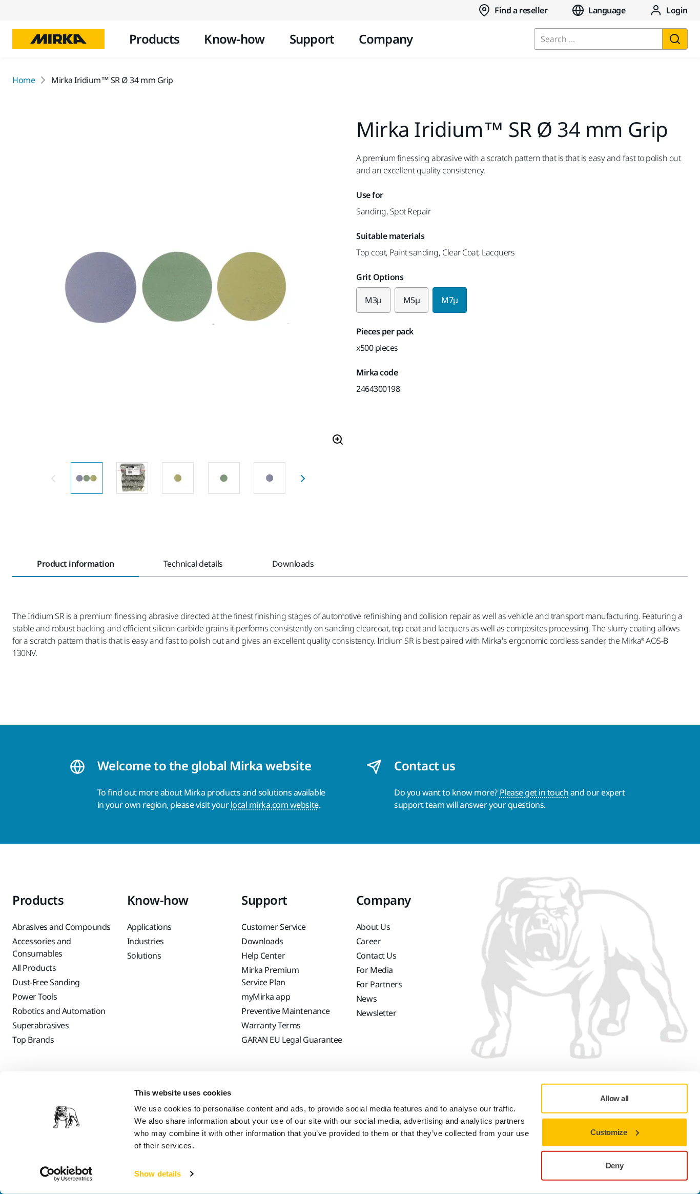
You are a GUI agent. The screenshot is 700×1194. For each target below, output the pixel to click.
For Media (374, 970)
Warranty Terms (270, 1025)
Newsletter (376, 1013)
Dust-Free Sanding (46, 982)
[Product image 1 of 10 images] (178, 286)
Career (368, 941)
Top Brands (33, 1039)
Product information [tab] (75, 563)
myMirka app (265, 996)
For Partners (379, 984)
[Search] (675, 39)
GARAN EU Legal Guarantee (291, 1039)
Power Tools (34, 996)
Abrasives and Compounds (61, 926)
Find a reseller (521, 10)
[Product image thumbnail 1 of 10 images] (86, 478)
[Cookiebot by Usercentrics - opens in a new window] (66, 1174)
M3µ (373, 300)
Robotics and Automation (59, 1011)
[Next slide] (303, 478)
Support (312, 38)
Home (23, 80)
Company (386, 38)
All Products (34, 967)
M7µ (449, 300)
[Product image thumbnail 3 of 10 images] (178, 478)
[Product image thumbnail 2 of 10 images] (132, 478)
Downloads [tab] (293, 563)
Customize (608, 1131)
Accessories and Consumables (41, 947)
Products (154, 38)
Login (677, 10)
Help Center (263, 955)
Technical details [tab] (193, 563)
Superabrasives (40, 1025)
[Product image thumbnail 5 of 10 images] (269, 478)
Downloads (262, 941)
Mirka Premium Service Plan (270, 976)
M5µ (411, 300)
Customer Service (273, 926)
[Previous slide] (53, 478)
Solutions (144, 955)
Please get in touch (534, 792)
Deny (614, 1165)
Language (606, 10)
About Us (373, 926)
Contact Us (376, 955)
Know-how (234, 38)
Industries (145, 941)
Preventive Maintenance (285, 1011)
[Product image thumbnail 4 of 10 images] (224, 478)
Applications (149, 926)
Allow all (614, 1098)
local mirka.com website (275, 804)
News (366, 998)
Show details (157, 1173)
